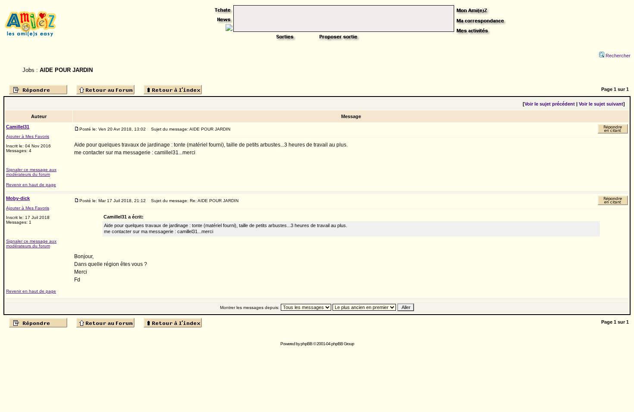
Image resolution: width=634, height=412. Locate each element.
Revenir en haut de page (31, 184)
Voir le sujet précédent (549, 103)
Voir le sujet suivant (601, 103)
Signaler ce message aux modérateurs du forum (31, 172)
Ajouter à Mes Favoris (27, 136)
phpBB (306, 343)
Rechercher (618, 55)
